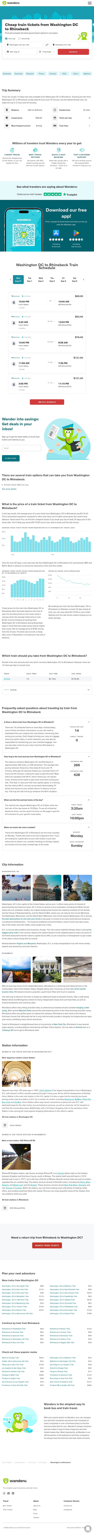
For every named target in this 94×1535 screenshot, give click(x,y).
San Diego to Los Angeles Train (62, 1365)
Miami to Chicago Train (10, 1358)
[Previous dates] (10, 279)
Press (35, 1513)
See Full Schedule (47, 402)
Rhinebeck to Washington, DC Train (15, 1339)
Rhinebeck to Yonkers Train (60, 1332)
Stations (87, 73)
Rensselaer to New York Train (61, 1378)
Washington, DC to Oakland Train (62, 1300)
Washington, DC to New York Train (15, 1289)
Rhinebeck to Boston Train (60, 1329)
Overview (18, 73)
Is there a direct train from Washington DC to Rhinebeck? (29, 722)
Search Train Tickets (47, 1245)
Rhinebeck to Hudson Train (60, 1339)
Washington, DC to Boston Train (14, 1310)
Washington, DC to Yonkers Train (14, 1307)
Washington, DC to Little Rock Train (15, 1300)
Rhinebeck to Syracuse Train (13, 1336)
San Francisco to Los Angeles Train (15, 1382)
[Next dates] (83, 279)
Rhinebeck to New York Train (13, 1342)
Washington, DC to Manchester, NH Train (17, 1313)
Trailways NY (7, 1030)
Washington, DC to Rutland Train (62, 1313)
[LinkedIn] (13, 1493)
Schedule (7, 73)
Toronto (9, 1188)
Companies (68, 1510)
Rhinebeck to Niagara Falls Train (62, 1342)
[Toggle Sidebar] (90, 3)
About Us (36, 1506)
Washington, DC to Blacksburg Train (15, 1303)
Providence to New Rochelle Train (15, 1385)
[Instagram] (4, 1493)
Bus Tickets (7, 1506)
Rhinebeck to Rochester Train (61, 1336)
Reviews (30, 73)
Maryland (32, 943)
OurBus (18, 1102)
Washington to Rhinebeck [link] (60, 1462)
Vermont (82, 1185)
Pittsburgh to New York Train (13, 1365)
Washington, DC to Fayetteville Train (63, 1296)
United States (20, 1462)
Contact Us (68, 1506)
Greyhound (69, 1099)
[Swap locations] (47, 45)
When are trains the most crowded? (19, 827)
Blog (35, 1510)
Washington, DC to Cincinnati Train (63, 1303)
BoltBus (78, 1099)
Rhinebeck (43, 1462)
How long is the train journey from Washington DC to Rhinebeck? (32, 756)
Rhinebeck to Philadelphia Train (14, 1329)
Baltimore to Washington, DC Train (63, 1361)
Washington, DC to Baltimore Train (63, 1286)
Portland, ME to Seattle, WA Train (62, 1385)
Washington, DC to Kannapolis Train (15, 1286)
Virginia (20, 943)
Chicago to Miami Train (10, 1375)
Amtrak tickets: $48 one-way (16, 485)
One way (11, 39)
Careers (36, 1517)
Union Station (45, 1090)
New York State (70, 1185)
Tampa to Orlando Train (59, 1371)
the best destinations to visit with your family (21, 919)
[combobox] (24, 45)
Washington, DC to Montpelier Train (15, 1296)
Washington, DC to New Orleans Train (64, 1293)
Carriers (53, 73)
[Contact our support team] (88, 1529)
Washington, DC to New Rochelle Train (64, 1289)
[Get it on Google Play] (76, 233)
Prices (41, 73)
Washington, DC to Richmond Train (15, 1293)
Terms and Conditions (74, 1527)
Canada (18, 1188)
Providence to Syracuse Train (61, 1375)
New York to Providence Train (61, 1382)
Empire (34, 1185)
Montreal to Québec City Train (13, 1371)
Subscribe (10, 458)
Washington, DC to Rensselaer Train (63, 1310)
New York (32, 1462)
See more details (9, 489)
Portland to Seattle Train (11, 1378)
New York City (60, 1024)
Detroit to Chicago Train (59, 1368)
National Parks (25, 1010)
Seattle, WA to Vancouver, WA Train (15, 1361)
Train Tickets (7, 1462)
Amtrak (7, 679)
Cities (75, 73)
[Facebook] (8, 1493)
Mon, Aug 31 (15, 52)
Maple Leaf (18, 1185)
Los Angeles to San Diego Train (14, 1368)
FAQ (64, 73)
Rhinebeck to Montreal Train (12, 1332)
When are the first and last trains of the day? (23, 800)
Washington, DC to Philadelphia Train (64, 1307)
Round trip (25, 39)
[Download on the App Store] (56, 233)
